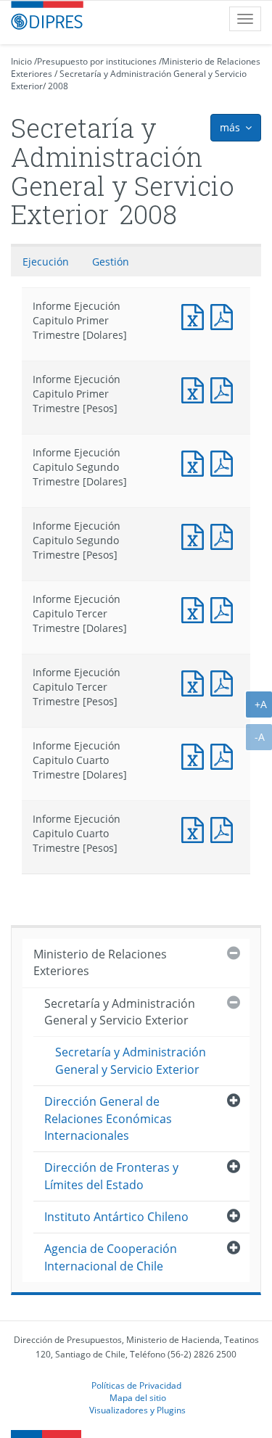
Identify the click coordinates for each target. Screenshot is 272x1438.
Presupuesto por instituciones (97, 61)
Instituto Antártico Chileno (116, 1217)
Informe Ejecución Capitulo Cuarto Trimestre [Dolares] (195, 755)
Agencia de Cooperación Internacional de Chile (110, 1257)
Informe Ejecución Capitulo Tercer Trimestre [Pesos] (195, 681)
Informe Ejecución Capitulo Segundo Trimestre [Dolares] (195, 461)
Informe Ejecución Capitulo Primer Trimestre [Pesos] (195, 388)
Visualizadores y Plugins (137, 1410)
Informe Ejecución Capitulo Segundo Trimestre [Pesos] (195, 535)
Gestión (110, 261)
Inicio (21, 61)
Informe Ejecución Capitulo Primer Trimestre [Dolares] (195, 315)
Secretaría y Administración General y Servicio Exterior (119, 1011)
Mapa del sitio (138, 1397)
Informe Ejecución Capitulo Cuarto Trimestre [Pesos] (195, 828)
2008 (58, 86)
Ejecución (45, 261)
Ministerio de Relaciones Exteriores (100, 962)
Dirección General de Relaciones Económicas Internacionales (108, 1118)
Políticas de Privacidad (136, 1385)
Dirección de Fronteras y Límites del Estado (111, 1175)
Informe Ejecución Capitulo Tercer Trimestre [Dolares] (195, 608)
